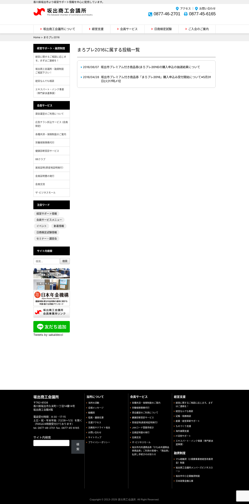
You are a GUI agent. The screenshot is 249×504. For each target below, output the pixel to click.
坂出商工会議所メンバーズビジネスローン (194, 469)
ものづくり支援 (183, 426)
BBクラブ (40, 159)
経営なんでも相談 (44, 80)
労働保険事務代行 (44, 142)
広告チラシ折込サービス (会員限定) (51, 124)
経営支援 (98, 29)
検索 (77, 446)
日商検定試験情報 (46, 232)
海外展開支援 (182, 431)
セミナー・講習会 (46, 238)
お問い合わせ (207, 8)
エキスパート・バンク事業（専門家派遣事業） (49, 91)
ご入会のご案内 (198, 29)
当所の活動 (93, 402)
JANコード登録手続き (143, 427)
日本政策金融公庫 (184, 481)
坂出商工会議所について (59, 29)
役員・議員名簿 (96, 417)
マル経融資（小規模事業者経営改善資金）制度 (194, 461)
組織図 (91, 412)
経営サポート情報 (46, 213)
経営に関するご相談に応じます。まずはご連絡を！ (50, 58)
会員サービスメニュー (49, 219)
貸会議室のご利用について (49, 113)
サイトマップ (94, 437)
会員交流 (40, 184)
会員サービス (129, 29)
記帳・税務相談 (183, 416)
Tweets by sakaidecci (48, 334)
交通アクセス (94, 422)
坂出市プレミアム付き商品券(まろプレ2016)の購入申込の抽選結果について (150, 67)
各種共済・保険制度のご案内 (50, 134)
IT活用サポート (183, 436)
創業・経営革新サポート (188, 421)
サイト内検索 (42, 437)
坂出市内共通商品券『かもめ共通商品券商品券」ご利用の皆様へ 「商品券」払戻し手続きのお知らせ (150, 451)
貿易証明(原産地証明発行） (50, 167)
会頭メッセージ (96, 407)
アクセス (185, 8)
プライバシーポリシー (99, 442)
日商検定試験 (163, 29)
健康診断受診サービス (47, 150)
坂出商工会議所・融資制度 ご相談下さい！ (50, 70)
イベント (41, 225)
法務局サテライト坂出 (99, 427)
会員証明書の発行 (44, 175)
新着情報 (59, 225)
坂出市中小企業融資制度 (188, 476)
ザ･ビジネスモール (45, 192)
